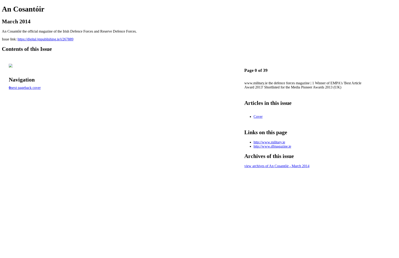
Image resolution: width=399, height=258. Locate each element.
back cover (33, 88)
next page (18, 88)
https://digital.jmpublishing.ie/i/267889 (45, 39)
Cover (258, 116)
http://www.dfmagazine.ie (272, 146)
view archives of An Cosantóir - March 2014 (276, 166)
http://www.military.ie (269, 142)
